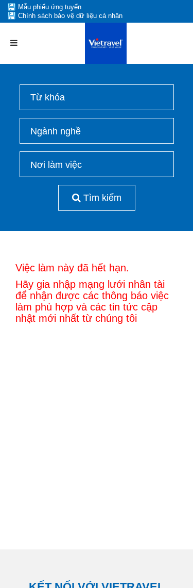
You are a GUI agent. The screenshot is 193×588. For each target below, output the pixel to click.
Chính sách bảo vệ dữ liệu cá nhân (70, 16)
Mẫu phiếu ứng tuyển (49, 7)
